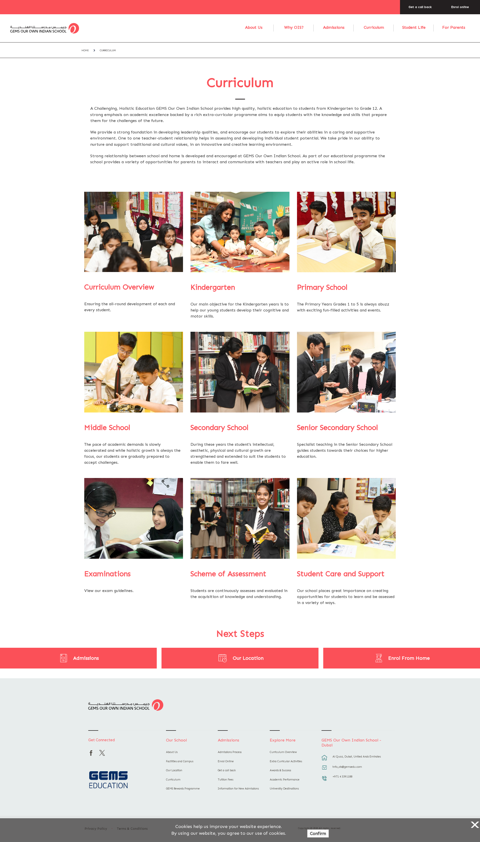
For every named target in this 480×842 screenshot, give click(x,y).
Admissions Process (230, 752)
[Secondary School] (239, 372)
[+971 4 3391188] (325, 780)
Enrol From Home (409, 658)
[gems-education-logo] (108, 780)
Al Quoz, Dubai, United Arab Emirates (356, 756)
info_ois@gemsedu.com (347, 766)
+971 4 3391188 (342, 776)
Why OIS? (294, 27)
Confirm (318, 833)
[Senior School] (346, 372)
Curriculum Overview (119, 287)
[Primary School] (346, 232)
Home (85, 50)
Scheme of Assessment (228, 574)
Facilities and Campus (179, 761)
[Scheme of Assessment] (239, 518)
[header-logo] (44, 28)
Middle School (107, 427)
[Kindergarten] (239, 232)
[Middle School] (133, 372)
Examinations (107, 574)
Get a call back (420, 7)
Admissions (333, 27)
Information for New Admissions (238, 788)
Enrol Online (226, 761)
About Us (253, 27)
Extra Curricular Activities (286, 761)
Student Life (414, 27)
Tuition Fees (225, 779)
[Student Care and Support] (346, 518)
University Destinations (284, 788)
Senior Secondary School (337, 427)
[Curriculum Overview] (133, 232)
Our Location (248, 658)
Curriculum (374, 27)
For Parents (453, 27)
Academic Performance (285, 779)
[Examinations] (133, 518)
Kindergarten (212, 287)
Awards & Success (280, 770)
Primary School (322, 287)
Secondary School (219, 427)
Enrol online (460, 7)
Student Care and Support (340, 574)
